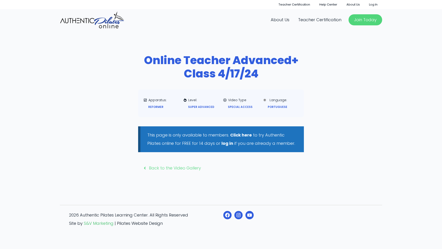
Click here (241, 135)
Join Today (365, 20)
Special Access (240, 107)
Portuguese (277, 107)
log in (227, 143)
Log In (373, 4)
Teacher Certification (294, 4)
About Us (353, 4)
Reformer (155, 107)
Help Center (328, 4)
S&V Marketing (98, 223)
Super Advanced (201, 107)
